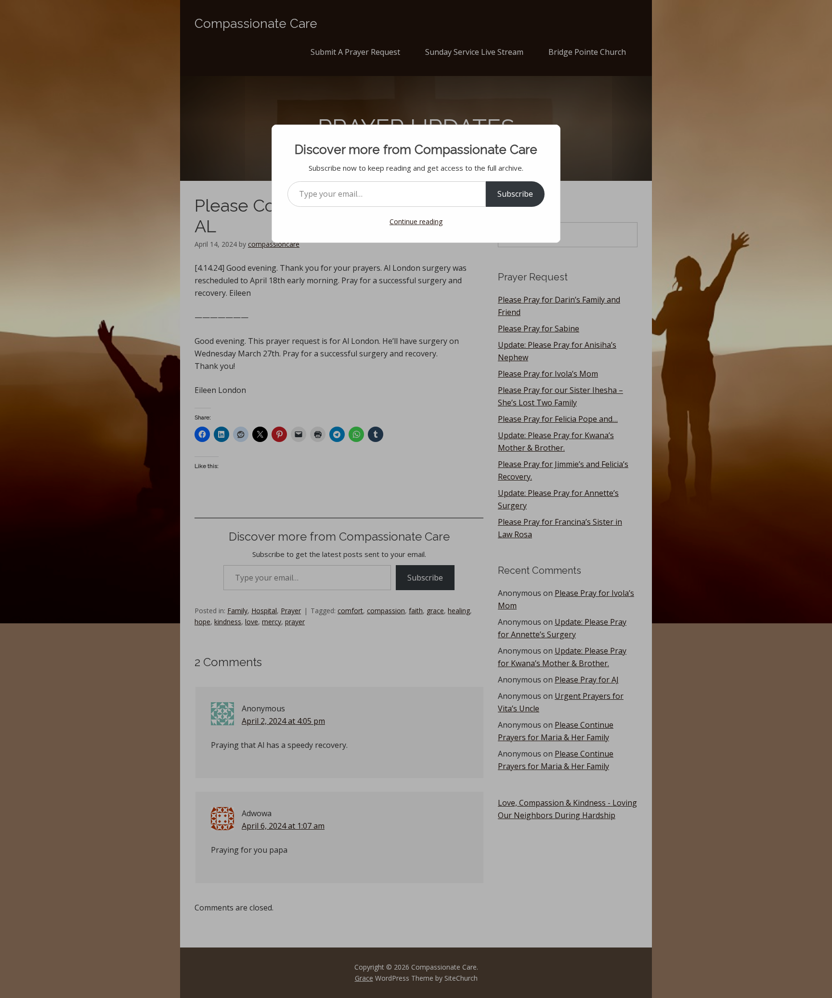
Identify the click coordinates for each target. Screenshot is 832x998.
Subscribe (515, 194)
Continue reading (416, 221)
